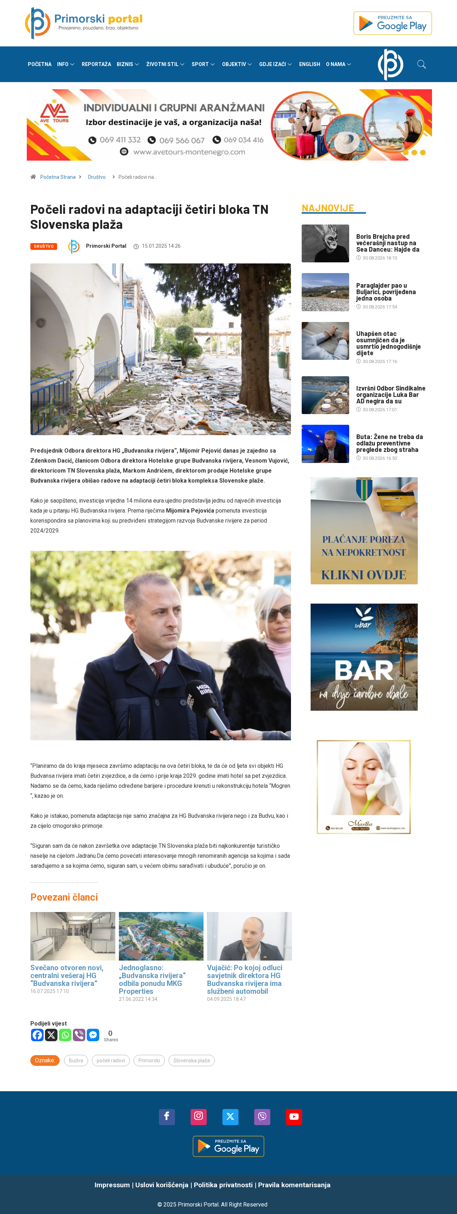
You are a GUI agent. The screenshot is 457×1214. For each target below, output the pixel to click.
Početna (39, 64)
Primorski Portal (106, 246)
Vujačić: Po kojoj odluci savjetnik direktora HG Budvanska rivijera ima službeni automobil (244, 979)
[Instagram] (199, 1117)
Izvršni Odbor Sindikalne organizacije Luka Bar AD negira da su (391, 394)
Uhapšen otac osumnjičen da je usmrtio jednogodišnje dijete (388, 343)
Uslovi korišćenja (162, 1185)
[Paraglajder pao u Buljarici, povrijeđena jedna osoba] (325, 292)
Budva (76, 1060)
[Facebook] (37, 1035)
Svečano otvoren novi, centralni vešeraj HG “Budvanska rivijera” (67, 975)
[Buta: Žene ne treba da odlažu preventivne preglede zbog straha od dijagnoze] (325, 444)
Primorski (149, 1060)
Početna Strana (58, 177)
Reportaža (96, 64)
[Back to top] (441, 1194)
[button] (422, 64)
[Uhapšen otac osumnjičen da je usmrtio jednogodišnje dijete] (325, 341)
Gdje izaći (272, 64)
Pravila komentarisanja (294, 1185)
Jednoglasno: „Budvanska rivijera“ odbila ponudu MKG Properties (152, 979)
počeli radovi (111, 1060)
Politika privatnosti (223, 1185)
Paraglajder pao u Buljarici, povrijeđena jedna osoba (386, 291)
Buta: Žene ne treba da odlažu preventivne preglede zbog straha (389, 443)
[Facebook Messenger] (93, 1035)
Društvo (97, 177)
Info (63, 64)
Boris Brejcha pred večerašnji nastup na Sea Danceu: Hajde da (388, 242)
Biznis (125, 64)
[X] (51, 1035)
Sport (200, 64)
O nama (335, 64)
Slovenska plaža (192, 1060)
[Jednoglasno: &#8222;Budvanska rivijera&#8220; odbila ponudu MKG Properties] (161, 936)
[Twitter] (230, 1117)
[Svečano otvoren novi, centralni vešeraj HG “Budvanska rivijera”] (72, 936)
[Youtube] (294, 1117)
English (309, 64)
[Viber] (79, 1035)
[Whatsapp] (65, 1035)
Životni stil (162, 64)
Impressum (112, 1185)
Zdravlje (366, 429)
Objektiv (234, 64)
